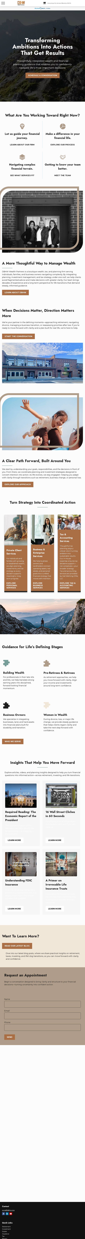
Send (9, 1037)
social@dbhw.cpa (8, 1210)
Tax (3, 1236)
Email (7, 1011)
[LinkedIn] (7, 1213)
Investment (6, 1229)
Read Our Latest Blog (17, 946)
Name (7, 999)
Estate (4, 1231)
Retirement (6, 1227)
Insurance (5, 1234)
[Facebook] (3, 1213)
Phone (7, 1022)
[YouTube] (10, 1213)
